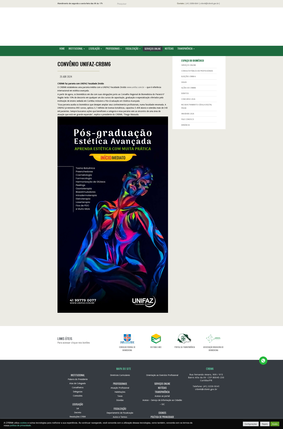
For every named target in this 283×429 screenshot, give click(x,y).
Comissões (77, 396)
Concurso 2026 (188, 99)
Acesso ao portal (162, 396)
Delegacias (77, 391)
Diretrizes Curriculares (120, 375)
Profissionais (113, 48)
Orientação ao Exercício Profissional (162, 375)
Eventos (185, 93)
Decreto (77, 412)
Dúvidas (120, 400)
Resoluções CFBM (78, 416)
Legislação (94, 48)
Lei (77, 408)
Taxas (119, 396)
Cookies (162, 413)
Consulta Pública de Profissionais (197, 71)
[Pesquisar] (160, 3)
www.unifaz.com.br (135, 87)
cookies (23, 422)
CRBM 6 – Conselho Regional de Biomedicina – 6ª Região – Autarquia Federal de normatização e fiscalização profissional (141, 26)
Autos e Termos (120, 417)
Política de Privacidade (162, 417)
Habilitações (120, 392)
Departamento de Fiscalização (120, 413)
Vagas (184, 82)
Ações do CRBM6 (188, 88)
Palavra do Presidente (78, 379)
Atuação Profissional (120, 388)
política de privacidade (20, 425)
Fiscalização (132, 48)
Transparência (185, 48)
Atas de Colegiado (77, 383)
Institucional (76, 48)
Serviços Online (152, 48)
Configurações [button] (251, 424)
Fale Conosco (187, 119)
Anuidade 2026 (187, 114)
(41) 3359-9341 (192, 3)
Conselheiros (77, 387)
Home (62, 48)
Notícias (169, 48)
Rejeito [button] (265, 424)
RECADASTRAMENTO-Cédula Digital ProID (196, 106)
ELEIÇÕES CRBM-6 (188, 76)
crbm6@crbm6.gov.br (209, 3)
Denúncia (185, 125)
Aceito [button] (275, 424)
